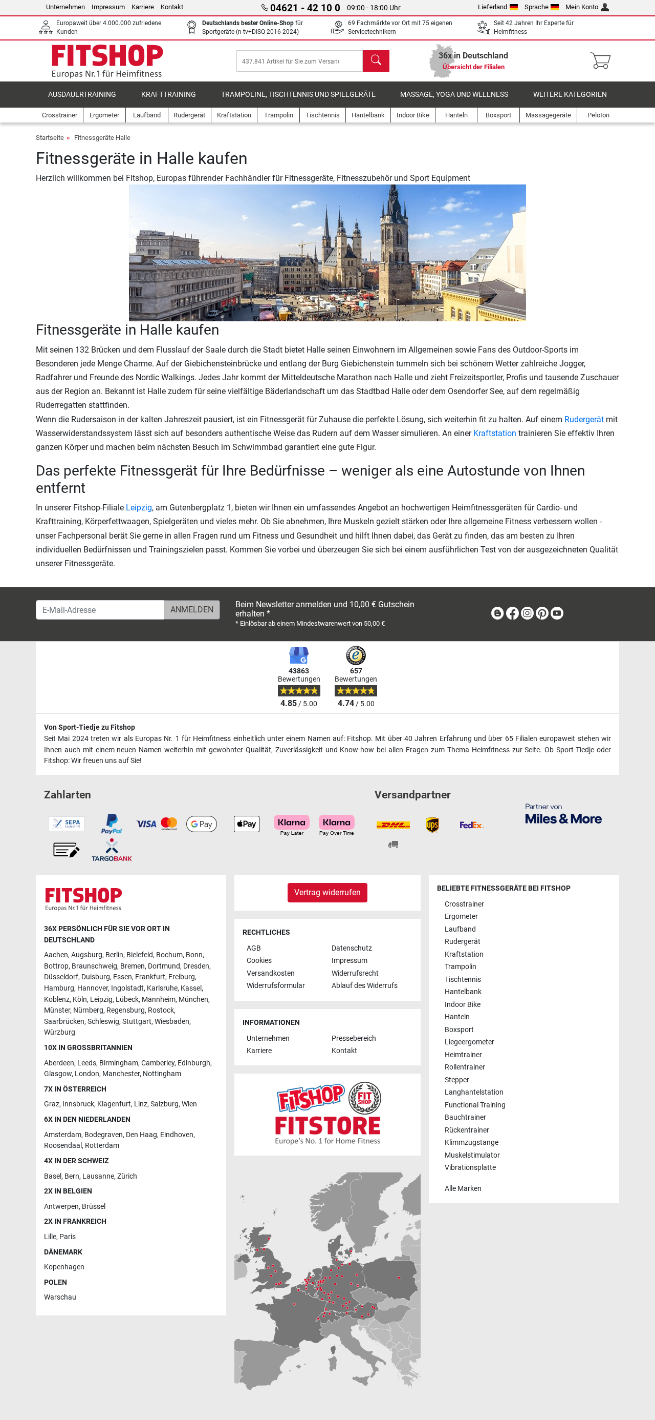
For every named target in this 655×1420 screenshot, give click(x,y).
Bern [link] (71, 1176)
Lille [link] (50, 1236)
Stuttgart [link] (136, 1021)
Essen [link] (122, 977)
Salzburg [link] (164, 1104)
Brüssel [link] (93, 1206)
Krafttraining (168, 94)
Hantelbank (463, 991)
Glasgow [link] (58, 1073)
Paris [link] (67, 1236)
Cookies (259, 960)
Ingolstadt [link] (127, 988)
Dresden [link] (196, 966)
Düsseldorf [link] (61, 977)
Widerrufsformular (276, 985)
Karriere (143, 7)
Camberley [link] (157, 1063)
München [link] (193, 999)
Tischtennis (463, 979)
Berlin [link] (114, 955)
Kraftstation (494, 433)
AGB (254, 948)
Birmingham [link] (118, 1063)
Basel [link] (52, 1176)
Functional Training (475, 1105)
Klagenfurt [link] (114, 1104)
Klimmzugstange (471, 1142)
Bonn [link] (194, 955)
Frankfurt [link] (150, 977)
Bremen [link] (132, 966)
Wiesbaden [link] (172, 1021)
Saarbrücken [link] (64, 1021)
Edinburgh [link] (194, 1063)
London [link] (87, 1073)
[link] (497, 615)
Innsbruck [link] (78, 1104)
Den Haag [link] (141, 1134)
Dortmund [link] (164, 966)
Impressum (108, 7)
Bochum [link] (169, 955)
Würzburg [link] (59, 1032)
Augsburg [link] (86, 955)
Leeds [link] (86, 1063)
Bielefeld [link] (139, 955)
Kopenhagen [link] (64, 1267)
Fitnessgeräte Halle (102, 137)
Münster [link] (57, 1010)
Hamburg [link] (59, 988)
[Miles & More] (563, 813)
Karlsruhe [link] (162, 988)
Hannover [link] (92, 988)
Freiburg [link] (181, 977)
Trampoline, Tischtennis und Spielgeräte (298, 94)
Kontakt (172, 7)
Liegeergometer (469, 1042)
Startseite (50, 137)
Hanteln (457, 1017)
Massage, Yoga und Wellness (454, 94)
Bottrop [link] (56, 966)
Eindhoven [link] (176, 1134)
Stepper (457, 1080)
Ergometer (461, 916)
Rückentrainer (467, 1130)
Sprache (537, 7)
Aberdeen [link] (59, 1063)
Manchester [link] (121, 1073)
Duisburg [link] (95, 977)
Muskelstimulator (472, 1155)
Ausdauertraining (82, 94)
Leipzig (139, 507)
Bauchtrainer (465, 1117)
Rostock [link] (161, 1010)
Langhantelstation (474, 1092)
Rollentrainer (465, 1067)
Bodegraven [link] (103, 1134)
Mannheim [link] (159, 999)
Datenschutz (352, 948)
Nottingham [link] (162, 1073)
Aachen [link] (56, 955)
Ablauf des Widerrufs (365, 985)
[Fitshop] (107, 60)
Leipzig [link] (101, 999)
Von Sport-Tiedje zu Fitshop (89, 727)
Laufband (460, 929)
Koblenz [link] (57, 999)
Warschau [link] (60, 1297)
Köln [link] (80, 999)
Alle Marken (463, 1188)
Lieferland (492, 7)
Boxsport (459, 1029)
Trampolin (460, 966)
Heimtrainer (463, 1055)
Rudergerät (584, 419)
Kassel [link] (191, 988)
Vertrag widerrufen (327, 892)
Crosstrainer (464, 904)
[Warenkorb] (603, 61)
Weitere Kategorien (570, 94)
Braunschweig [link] (94, 966)
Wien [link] (189, 1104)
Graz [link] (51, 1104)
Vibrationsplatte (470, 1167)
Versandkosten (271, 973)
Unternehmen (65, 7)
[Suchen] (376, 61)
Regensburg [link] (125, 1010)
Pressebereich (354, 1038)
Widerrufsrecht (355, 973)
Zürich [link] (127, 1176)
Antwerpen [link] (61, 1206)
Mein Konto (581, 7)
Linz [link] (140, 1104)
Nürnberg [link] (88, 1010)
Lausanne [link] (98, 1176)
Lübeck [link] (127, 999)
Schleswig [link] (103, 1021)
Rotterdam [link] (102, 1145)
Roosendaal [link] (63, 1145)
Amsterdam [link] (62, 1134)
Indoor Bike (463, 1004)
